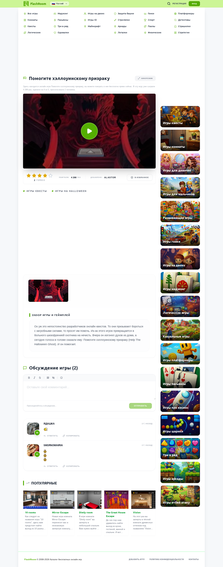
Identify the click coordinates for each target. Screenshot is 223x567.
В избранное (142, 177)
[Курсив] (34, 378)
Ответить (52, 436)
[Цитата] (48, 378)
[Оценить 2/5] (34, 175)
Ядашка (49, 423)
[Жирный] (29, 378)
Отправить (140, 406)
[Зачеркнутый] (40, 378)
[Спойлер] (53, 378)
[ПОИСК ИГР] (169, 3)
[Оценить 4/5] (45, 175)
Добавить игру (137, 559)
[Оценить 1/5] (28, 175)
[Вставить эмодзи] (61, 378)
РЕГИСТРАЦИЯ (179, 4)
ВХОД (194, 4)
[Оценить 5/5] (50, 175)
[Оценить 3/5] (39, 175)
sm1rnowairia (53, 445)
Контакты (194, 559)
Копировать (73, 436)
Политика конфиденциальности (166, 559)
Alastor (110, 177)
